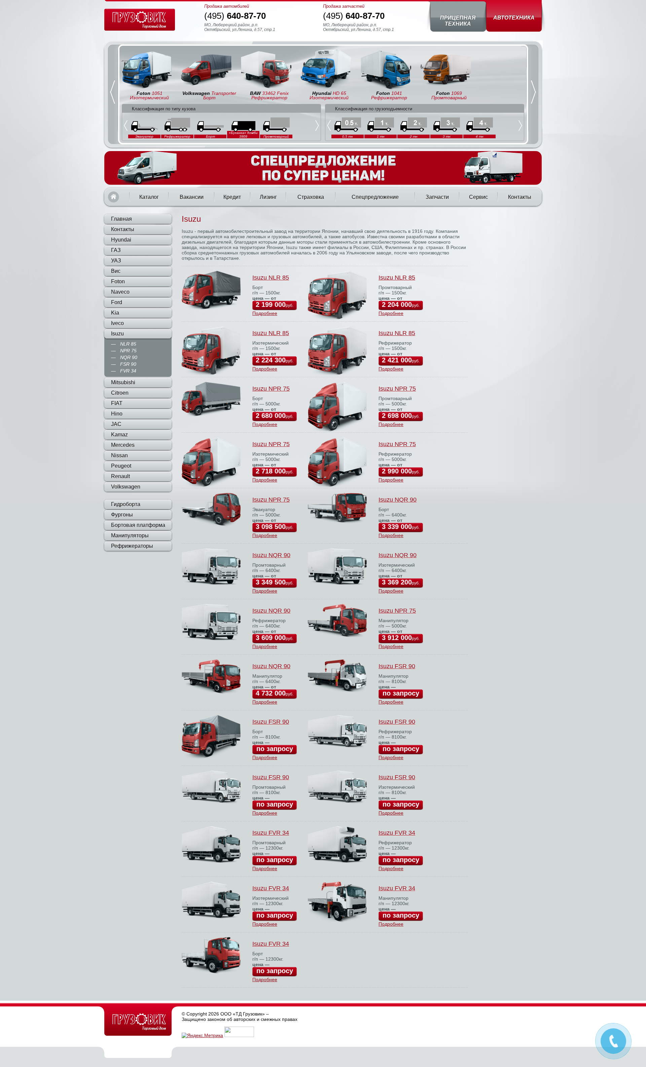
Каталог (149, 197)
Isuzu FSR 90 (397, 666)
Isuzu (117, 333)
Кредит (232, 197)
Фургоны (122, 515)
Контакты (519, 197)
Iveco (117, 323)
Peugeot (121, 466)
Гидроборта (125, 504)
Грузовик (138, 1021)
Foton (118, 281)
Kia (115, 313)
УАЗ (116, 260)
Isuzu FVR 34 (270, 832)
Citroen (120, 393)
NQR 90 (128, 357)
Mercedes (123, 445)
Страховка (310, 197)
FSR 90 (128, 364)
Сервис (478, 197)
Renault (120, 476)
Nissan (119, 455)
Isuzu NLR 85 (270, 277)
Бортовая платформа (138, 525)
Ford (116, 302)
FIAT (116, 403)
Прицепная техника (458, 21)
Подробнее (264, 313)
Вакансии (192, 197)
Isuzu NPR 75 (271, 388)
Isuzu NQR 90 (398, 499)
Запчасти (437, 197)
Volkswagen (125, 487)
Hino (116, 414)
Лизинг (268, 197)
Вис (115, 271)
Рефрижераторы (132, 546)
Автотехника (514, 18)
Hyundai (121, 240)
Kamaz (119, 434)
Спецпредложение (375, 197)
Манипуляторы (130, 535)
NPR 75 (128, 350)
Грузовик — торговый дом (139, 20)
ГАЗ (116, 250)
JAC (116, 424)
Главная (113, 197)
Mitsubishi (123, 382)
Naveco (120, 292)
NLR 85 (128, 344)
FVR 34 (128, 371)
